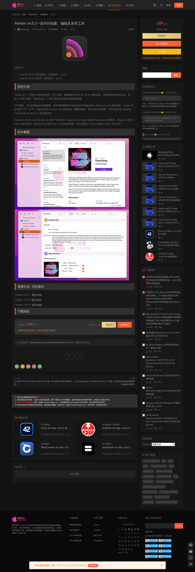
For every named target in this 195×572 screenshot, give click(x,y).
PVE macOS (148, 471)
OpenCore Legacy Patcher (154, 487)
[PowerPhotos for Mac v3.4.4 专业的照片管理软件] (149, 245)
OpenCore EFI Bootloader (166, 502)
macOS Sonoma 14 (151, 461)
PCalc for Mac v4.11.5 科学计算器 (55, 428)
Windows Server (150, 492)
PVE (131, 5)
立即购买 (125, 324)
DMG (146, 466)
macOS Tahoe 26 (163, 476)
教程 (100, 5)
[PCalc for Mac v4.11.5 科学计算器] (27, 429)
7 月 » (126, 552)
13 (120, 541)
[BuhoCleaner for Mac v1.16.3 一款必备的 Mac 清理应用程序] (27, 448)
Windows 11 (148, 502)
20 (120, 545)
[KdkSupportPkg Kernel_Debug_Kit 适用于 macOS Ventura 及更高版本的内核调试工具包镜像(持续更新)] (149, 155)
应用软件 (54, 29)
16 (129, 541)
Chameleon (98, 540)
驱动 (76, 5)
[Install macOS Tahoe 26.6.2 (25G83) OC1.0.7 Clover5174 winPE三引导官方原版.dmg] (149, 211)
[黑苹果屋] (20, 5)
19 (138, 541)
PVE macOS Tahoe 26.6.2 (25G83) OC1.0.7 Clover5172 (169, 166)
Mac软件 (116, 5)
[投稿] (154, 5)
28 (123, 549)
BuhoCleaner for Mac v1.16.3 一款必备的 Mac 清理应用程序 (55, 447)
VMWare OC (148, 476)
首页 (38, 5)
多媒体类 (107, 424)
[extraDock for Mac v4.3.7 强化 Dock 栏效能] (88, 448)
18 (135, 541)
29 (126, 549)
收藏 (162, 51)
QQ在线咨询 (150, 536)
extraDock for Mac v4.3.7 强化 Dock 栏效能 (116, 447)
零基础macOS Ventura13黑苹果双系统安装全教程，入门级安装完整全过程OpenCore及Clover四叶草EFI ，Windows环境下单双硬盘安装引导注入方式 (163, 298)
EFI (88, 5)
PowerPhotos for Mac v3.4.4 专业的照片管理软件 (169, 245)
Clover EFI (148, 497)
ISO (163, 461)
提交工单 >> (150, 532)
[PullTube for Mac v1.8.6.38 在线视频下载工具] (88, 429)
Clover (96, 525)
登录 (77, 474)
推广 (133, 29)
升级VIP (108, 324)
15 (126, 541)
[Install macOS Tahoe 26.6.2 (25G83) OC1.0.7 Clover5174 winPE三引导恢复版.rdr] (149, 222)
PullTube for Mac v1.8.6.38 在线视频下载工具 (116, 428)
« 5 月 (120, 552)
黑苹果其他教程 (75, 525)
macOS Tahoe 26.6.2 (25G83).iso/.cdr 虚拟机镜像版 (169, 189)
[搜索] (161, 5)
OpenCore (98, 535)
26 (138, 545)
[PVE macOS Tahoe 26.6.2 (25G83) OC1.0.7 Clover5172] (149, 166)
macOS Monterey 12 (164, 481)
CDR (170, 461)
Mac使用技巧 (74, 530)
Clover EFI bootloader (168, 492)
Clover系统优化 (75, 535)
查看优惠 (93, 565)
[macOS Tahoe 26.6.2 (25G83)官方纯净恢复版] (149, 200)
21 (123, 545)
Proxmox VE (148, 481)
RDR (171, 466)
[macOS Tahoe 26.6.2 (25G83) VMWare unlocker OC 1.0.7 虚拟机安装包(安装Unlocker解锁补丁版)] (149, 177)
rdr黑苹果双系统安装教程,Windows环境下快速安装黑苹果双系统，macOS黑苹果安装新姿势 (163, 280)
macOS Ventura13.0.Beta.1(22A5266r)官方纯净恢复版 (163, 390)
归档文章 (146, 444)
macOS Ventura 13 (164, 471)
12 (138, 537)
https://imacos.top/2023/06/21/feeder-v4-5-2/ (51, 342)
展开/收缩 (37, 294)
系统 (63, 5)
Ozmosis (97, 530)
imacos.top (23, 29)
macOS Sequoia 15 (158, 466)
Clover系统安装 (75, 540)
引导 (50, 5)
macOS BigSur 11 (162, 497)
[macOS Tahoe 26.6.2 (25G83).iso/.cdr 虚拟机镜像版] (149, 189)
